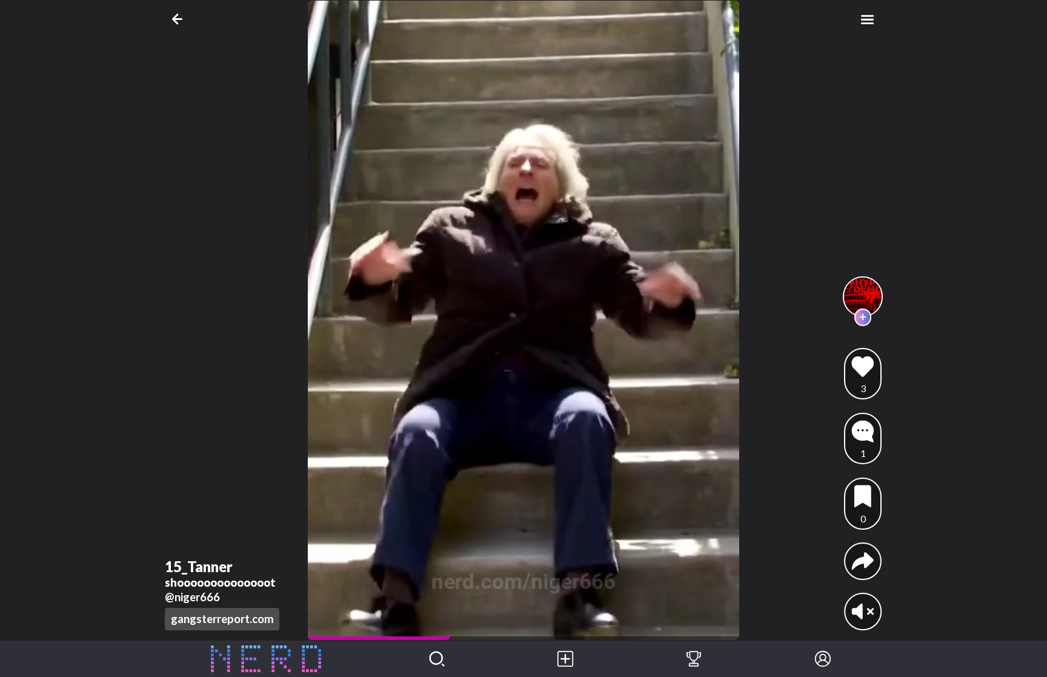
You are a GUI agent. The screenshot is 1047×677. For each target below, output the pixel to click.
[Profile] (823, 659)
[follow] (863, 317)
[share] (863, 561)
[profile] (863, 296)
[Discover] (437, 659)
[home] (266, 659)
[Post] (565, 659)
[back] (179, 19)
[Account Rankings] (694, 659)
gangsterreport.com (222, 618)
